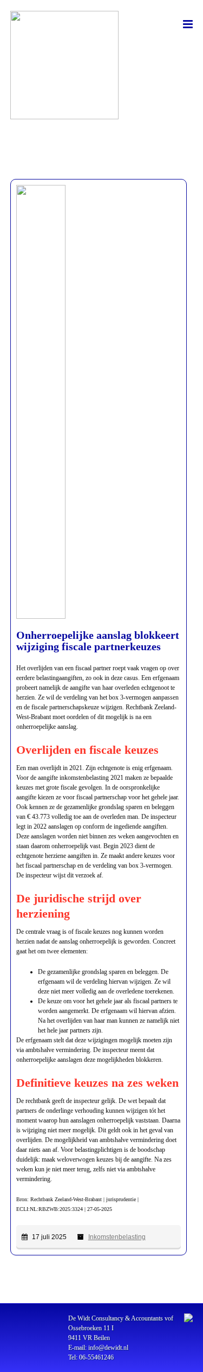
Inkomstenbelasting (117, 1237)
